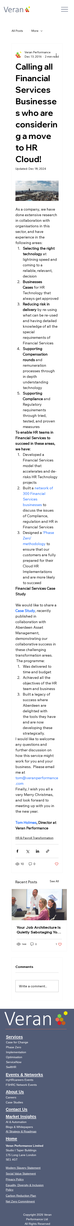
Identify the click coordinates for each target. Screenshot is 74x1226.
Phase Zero (13, 1047)
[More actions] (56, 54)
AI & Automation (16, 1122)
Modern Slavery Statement (23, 1167)
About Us (15, 1092)
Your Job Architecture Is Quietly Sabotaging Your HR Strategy (39, 929)
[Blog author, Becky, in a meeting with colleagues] (39, 904)
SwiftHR (11, 1067)
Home (11, 1138)
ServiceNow (13, 1062)
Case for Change (17, 1042)
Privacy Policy (15, 1179)
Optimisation (14, 1057)
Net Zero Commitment (20, 1201)
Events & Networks (24, 1074)
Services (14, 1037)
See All (54, 881)
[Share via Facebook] (17, 851)
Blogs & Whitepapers (19, 1127)
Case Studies (14, 1102)
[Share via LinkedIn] (37, 851)
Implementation (16, 1052)
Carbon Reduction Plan (21, 1195)
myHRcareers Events (19, 1079)
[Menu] (64, 9)
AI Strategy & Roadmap (21, 1131)
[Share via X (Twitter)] (27, 851)
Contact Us (16, 1109)
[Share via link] (48, 851)
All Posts (17, 31)
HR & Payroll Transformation (34, 838)
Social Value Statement (21, 1173)
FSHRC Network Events (21, 1084)
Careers (11, 1097)
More (34, 31)
